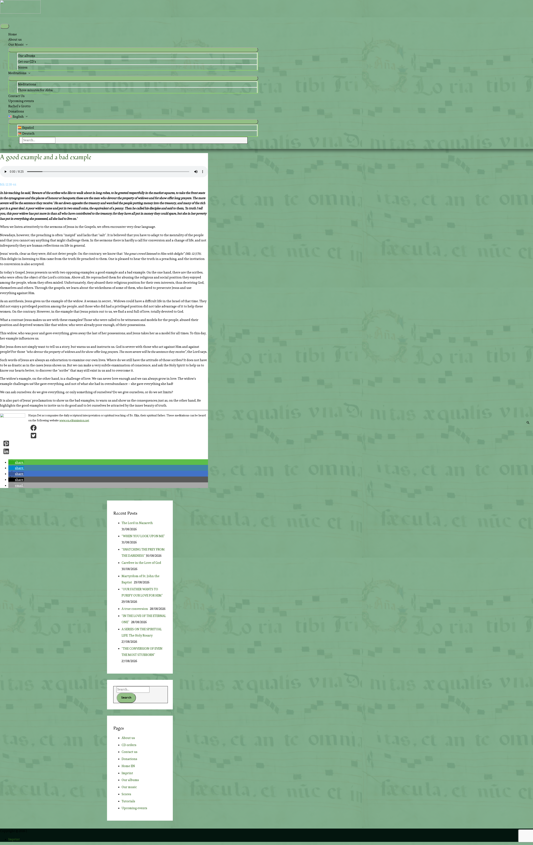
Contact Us (16, 96)
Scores (22, 67)
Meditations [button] (17, 73)
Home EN (128, 766)
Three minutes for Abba (35, 90)
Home (12, 34)
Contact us (129, 752)
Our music (129, 787)
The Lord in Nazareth (138, 523)
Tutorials (128, 801)
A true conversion (135, 609)
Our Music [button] (16, 44)
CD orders (129, 745)
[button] (133, 116)
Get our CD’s (27, 62)
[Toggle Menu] (133, 49)
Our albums (26, 56)
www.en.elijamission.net (74, 420)
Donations (16, 111)
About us (15, 39)
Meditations (27, 84)
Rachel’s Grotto (19, 106)
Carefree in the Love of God (142, 563)
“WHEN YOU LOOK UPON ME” (143, 536)
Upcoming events (21, 101)
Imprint (127, 773)
